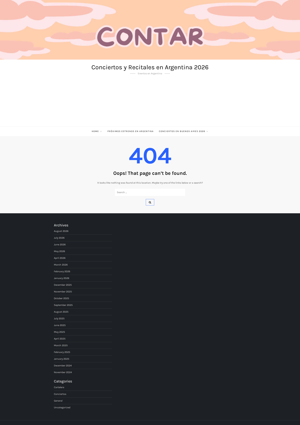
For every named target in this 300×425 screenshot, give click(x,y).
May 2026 (59, 251)
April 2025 (59, 338)
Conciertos (60, 393)
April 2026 (59, 257)
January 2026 (61, 278)
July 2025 (59, 318)
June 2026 (60, 244)
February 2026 (62, 271)
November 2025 (63, 291)
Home (95, 131)
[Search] (150, 202)
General (58, 400)
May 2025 (59, 331)
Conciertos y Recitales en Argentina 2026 (150, 67)
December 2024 (63, 365)
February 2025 (62, 352)
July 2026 (59, 237)
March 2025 (61, 345)
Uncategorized (62, 407)
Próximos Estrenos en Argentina (131, 131)
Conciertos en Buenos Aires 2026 (182, 131)
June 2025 (60, 325)
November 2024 (63, 372)
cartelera (59, 387)
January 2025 (61, 358)
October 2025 (61, 298)
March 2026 (61, 264)
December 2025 (63, 284)
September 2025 (63, 305)
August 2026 (61, 231)
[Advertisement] (150, 103)
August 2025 (61, 311)
